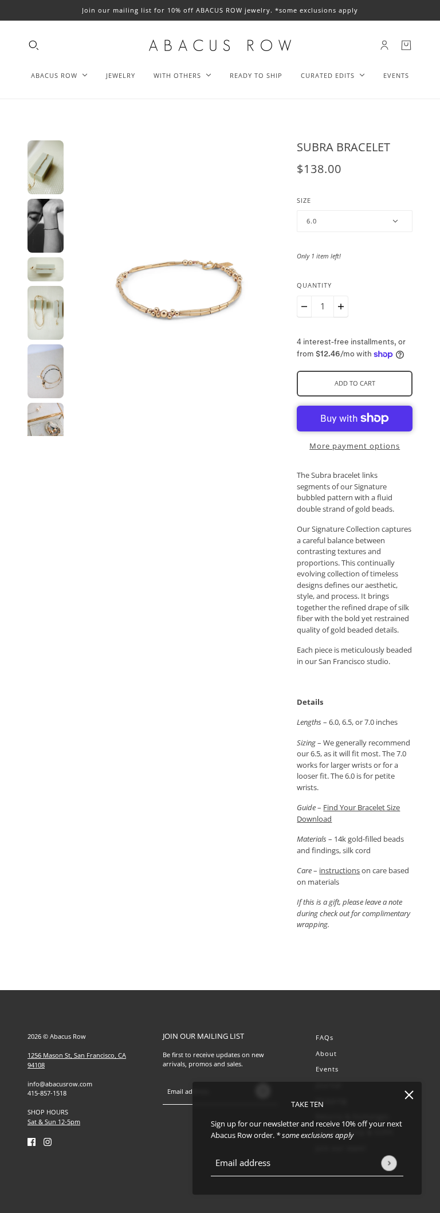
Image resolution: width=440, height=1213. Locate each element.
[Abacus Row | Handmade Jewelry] (220, 45)
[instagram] (47, 1141)
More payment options (354, 446)
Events (327, 1069)
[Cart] (406, 45)
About (326, 1053)
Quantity (314, 285)
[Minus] (304, 306)
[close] (409, 1094)
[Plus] (340, 306)
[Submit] (388, 1163)
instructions (339, 870)
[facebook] (31, 1141)
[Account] (384, 45)
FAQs (324, 1037)
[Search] (34, 45)
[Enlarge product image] (180, 288)
